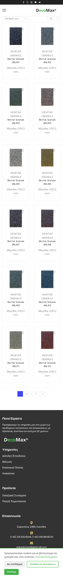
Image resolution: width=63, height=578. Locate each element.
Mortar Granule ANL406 (47, 182)
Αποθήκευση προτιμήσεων (43, 564)
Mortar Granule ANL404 (47, 121)
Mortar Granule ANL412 (47, 365)
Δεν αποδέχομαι (14, 564)
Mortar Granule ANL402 (47, 61)
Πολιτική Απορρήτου (46, 557)
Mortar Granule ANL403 (15, 121)
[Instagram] (31, 2)
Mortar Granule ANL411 (15, 365)
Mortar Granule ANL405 (15, 182)
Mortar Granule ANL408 (47, 243)
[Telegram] (39, 2)
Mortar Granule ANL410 (47, 304)
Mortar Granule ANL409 (15, 304)
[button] (4, 10)
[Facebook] (23, 2)
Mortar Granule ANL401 (15, 61)
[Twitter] (27, 2)
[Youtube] (35, 2)
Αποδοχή (11, 572)
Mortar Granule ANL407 (15, 243)
